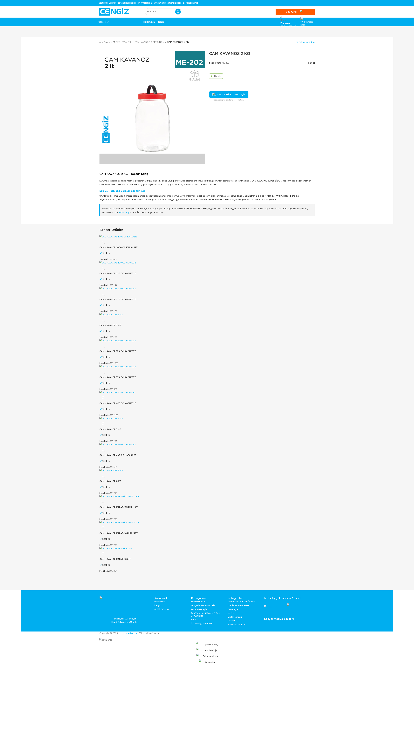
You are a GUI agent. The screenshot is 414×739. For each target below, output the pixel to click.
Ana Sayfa (104, 41)
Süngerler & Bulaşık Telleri (203, 605)
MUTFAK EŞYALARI (122, 41)
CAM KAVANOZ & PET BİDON (149, 41)
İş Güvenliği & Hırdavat (201, 623)
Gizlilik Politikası (161, 609)
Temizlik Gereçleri (199, 609)
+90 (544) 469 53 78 (289, 26)
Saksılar (231, 620)
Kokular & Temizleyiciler (239, 605)
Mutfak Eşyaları (235, 617)
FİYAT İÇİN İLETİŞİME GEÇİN (231, 94)
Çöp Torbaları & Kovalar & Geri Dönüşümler (205, 614)
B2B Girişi (291, 11)
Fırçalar (194, 619)
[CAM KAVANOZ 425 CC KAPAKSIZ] (117, 392)
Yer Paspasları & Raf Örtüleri (241, 601)
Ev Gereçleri (233, 609)
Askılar (231, 613)
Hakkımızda (159, 601)
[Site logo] (114, 11)
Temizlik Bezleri (198, 601)
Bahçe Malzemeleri (237, 624)
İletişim (157, 605)
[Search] (178, 11)
